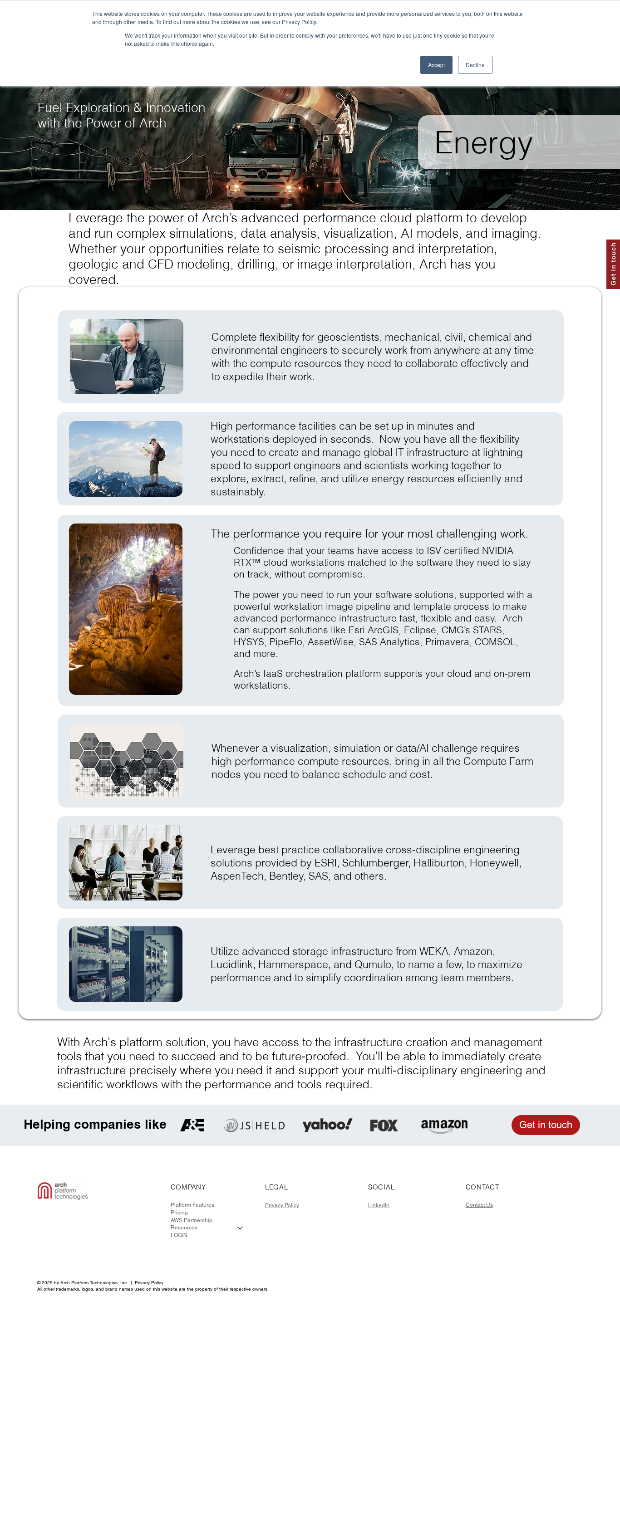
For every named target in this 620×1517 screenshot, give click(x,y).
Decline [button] (475, 65)
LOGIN (179, 1235)
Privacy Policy (282, 1205)
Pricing (179, 1212)
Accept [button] (436, 65)
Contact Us (479, 1205)
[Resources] (240, 1228)
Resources (184, 1227)
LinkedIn (378, 1205)
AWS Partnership (191, 1220)
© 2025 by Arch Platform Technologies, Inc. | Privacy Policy (100, 1283)
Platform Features (192, 1205)
